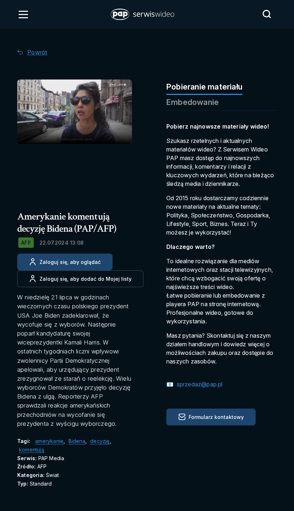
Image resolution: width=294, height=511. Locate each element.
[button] (143, 14)
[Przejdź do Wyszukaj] (267, 14)
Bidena (76, 441)
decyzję (99, 441)
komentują (31, 450)
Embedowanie (192, 102)
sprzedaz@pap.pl (198, 384)
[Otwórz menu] (23, 14)
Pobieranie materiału (204, 86)
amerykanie (49, 441)
